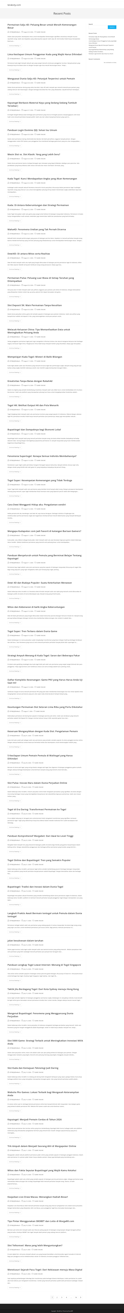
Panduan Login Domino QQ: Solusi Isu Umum (32, 130)
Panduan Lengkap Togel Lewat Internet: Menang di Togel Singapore (44, 964)
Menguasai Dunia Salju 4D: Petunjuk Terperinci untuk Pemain (41, 78)
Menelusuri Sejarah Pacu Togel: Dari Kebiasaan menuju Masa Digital (45, 1269)
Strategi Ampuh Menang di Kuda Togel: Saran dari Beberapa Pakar (44, 655)
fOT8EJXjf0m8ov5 (15, 32)
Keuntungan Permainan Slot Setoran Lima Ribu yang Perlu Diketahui (45, 706)
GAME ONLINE (41, 32)
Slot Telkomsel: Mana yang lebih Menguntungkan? (35, 1245)
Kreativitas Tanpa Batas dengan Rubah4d (30, 380)
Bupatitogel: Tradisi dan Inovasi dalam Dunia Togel (35, 886)
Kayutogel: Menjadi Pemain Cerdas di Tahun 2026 (35, 1119)
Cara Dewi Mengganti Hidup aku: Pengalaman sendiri (37, 504)
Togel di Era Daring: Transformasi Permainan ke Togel (37, 809)
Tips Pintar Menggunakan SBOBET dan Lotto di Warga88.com (41, 1221)
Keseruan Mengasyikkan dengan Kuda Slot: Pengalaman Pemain (43, 731)
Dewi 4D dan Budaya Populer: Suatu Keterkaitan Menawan (40, 582)
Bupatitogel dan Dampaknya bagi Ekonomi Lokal (34, 429)
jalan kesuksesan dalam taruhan (25, 940)
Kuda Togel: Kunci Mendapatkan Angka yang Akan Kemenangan (42, 178)
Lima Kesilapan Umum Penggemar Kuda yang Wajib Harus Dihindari (45, 54)
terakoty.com (14, 4)
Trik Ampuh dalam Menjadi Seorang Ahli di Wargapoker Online (42, 1146)
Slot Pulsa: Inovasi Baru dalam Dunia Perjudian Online (37, 782)
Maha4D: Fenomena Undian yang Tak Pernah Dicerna (37, 229)
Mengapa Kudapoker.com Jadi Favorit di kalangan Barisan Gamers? (44, 531)
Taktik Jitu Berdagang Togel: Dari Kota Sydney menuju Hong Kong (43, 989)
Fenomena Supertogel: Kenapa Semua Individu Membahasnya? (42, 456)
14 (76, 1297)
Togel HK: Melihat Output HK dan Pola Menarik (33, 405)
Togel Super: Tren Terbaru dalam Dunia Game (32, 631)
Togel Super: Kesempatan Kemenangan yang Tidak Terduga (40, 480)
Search (91, 24)
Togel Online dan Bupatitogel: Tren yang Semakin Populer (39, 860)
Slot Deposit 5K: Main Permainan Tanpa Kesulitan (35, 305)
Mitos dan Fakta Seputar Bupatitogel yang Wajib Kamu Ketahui (42, 1170)
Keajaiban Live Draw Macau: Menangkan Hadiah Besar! (38, 1196)
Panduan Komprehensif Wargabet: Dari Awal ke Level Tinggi (40, 835)
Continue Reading (15, 46)
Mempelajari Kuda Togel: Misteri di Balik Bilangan (35, 356)
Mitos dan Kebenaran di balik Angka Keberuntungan (36, 606)
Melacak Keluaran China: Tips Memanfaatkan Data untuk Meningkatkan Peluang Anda (39, 331)
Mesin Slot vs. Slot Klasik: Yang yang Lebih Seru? (34, 154)
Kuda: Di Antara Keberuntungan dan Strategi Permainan (38, 205)
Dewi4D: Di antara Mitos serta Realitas (29, 253)
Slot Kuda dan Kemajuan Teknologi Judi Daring (33, 1067)
